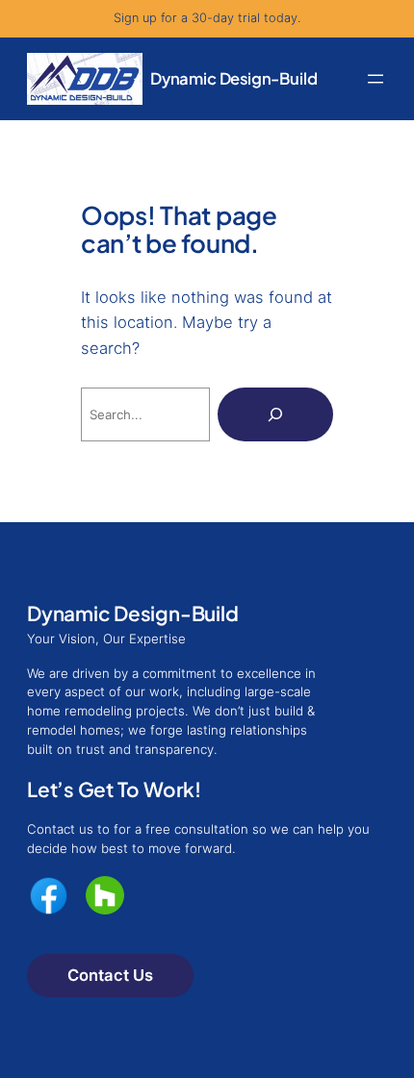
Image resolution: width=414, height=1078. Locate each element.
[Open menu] (375, 78)
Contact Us (110, 975)
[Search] (275, 414)
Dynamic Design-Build (233, 78)
